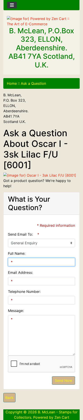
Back (9, 397)
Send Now (63, 380)
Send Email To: (20, 234)
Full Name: (16, 253)
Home (12, 83)
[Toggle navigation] (12, 5)
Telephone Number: (24, 291)
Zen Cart (61, 417)
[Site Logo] (41, 21)
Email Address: (20, 272)
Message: (16, 310)
